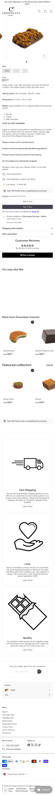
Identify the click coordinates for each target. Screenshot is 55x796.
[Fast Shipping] (27, 464)
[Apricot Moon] (18, 339)
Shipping (5, 196)
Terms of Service (8, 730)
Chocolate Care (8, 715)
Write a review (27, 255)
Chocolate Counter (28, 317)
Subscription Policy (9, 724)
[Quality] (27, 612)
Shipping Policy (8, 718)
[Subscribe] (39, 671)
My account (6, 733)
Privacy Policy (7, 727)
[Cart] (45, 11)
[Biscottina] (18, 291)
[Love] (27, 538)
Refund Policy (7, 721)
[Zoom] (44, 55)
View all (49, 365)
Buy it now (27, 207)
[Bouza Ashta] (18, 387)
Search (4, 712)
